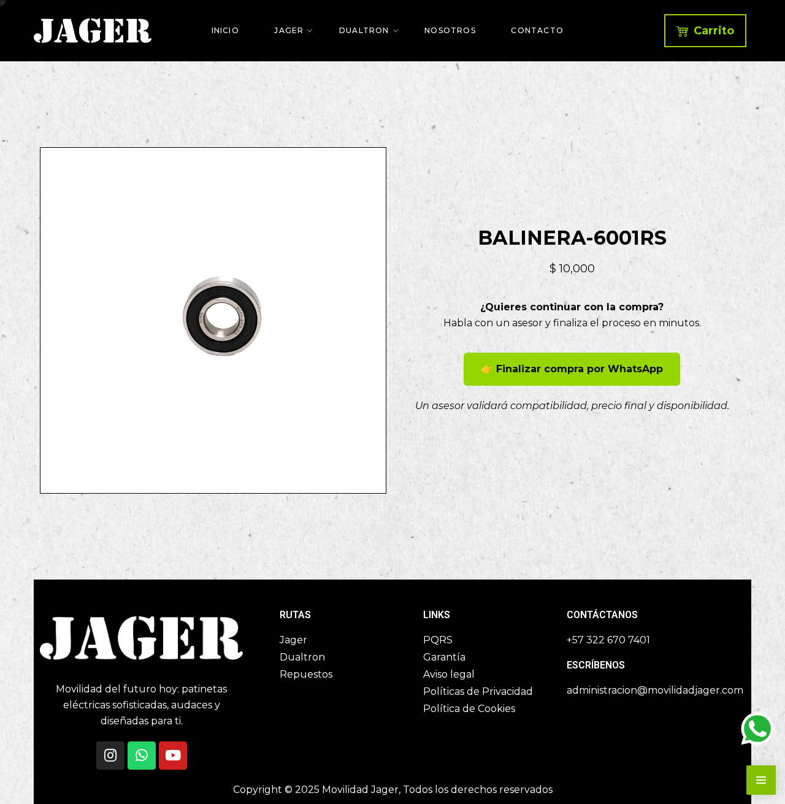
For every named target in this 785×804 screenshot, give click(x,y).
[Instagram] (110, 755)
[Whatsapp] (142, 755)
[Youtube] (173, 755)
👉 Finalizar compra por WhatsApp (572, 369)
